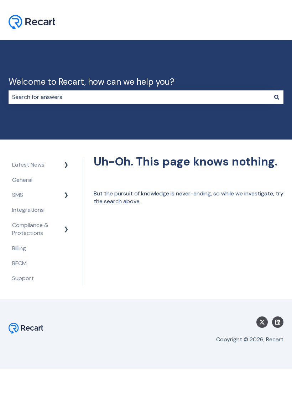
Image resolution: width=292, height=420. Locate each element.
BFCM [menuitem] (19, 263)
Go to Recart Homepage (244, 23)
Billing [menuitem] (19, 248)
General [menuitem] (22, 180)
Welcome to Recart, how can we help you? (91, 81)
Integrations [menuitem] (28, 210)
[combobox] (139, 97)
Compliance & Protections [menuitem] (30, 229)
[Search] (276, 97)
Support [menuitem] (23, 278)
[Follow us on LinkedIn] (277, 322)
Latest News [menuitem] (28, 164)
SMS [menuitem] (17, 195)
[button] (66, 165)
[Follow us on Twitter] (262, 322)
